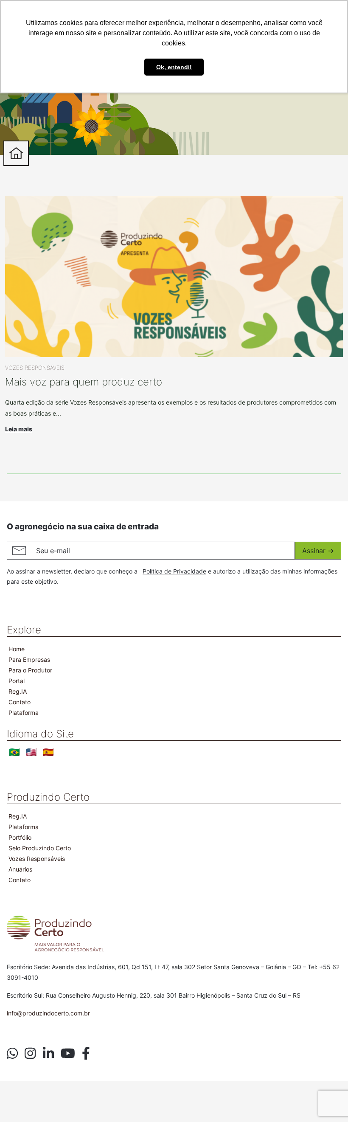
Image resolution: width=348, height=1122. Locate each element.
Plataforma (23, 712)
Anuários (20, 869)
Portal (16, 680)
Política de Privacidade (174, 571)
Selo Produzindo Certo (39, 848)
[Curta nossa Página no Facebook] (86, 1053)
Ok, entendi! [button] (174, 67)
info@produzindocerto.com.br (48, 1013)
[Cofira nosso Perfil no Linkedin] (48, 1053)
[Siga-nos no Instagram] (30, 1053)
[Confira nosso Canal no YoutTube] (68, 1053)
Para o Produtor (30, 670)
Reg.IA (17, 691)
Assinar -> (318, 550)
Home (16, 648)
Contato (19, 702)
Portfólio (19, 837)
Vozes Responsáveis (36, 858)
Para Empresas (29, 659)
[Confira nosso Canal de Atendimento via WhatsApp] (12, 1053)
